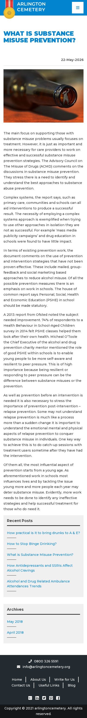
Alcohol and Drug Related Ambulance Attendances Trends (38, 583)
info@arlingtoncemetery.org (46, 667)
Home (17, 679)
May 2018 (15, 622)
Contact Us (21, 685)
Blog (71, 685)
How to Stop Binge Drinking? (32, 544)
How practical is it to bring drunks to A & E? (43, 533)
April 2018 (15, 632)
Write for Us (64, 679)
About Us (38, 679)
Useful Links (49, 685)
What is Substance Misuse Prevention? (40, 555)
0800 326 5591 (46, 661)
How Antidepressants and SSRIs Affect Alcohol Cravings (40, 568)
